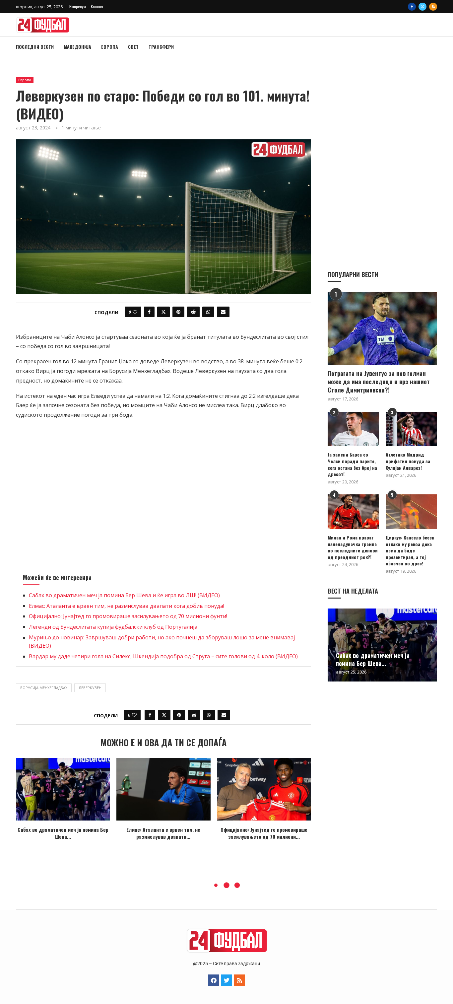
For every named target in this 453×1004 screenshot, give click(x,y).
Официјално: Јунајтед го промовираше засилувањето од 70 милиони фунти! (128, 616)
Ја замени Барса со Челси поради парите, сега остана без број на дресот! (352, 464)
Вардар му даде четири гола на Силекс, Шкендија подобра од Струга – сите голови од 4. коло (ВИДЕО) (163, 656)
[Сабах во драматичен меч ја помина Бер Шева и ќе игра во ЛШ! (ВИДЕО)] (63, 789)
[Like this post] (135, 312)
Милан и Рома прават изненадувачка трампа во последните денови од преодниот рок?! (353, 547)
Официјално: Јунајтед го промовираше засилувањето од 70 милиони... (264, 833)
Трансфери (161, 46)
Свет (133, 46)
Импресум (77, 6)
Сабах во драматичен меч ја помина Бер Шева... (63, 833)
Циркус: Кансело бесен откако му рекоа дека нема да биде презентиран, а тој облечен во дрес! (410, 550)
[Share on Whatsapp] (208, 312)
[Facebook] (412, 7)
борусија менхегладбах (43, 687)
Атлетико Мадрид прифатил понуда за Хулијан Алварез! (408, 461)
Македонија (77, 46)
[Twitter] (422, 7)
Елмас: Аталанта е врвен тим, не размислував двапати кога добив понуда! (126, 606)
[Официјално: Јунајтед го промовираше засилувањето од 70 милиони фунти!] (264, 789)
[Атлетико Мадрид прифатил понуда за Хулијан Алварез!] (411, 429)
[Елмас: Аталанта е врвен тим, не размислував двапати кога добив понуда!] (163, 789)
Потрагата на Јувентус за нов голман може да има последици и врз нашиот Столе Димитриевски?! (379, 381)
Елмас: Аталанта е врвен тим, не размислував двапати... (163, 833)
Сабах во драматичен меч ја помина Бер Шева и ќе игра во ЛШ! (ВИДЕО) (124, 595)
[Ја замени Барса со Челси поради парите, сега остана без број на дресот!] (353, 429)
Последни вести (35, 46)
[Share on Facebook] (149, 312)
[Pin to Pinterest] (178, 312)
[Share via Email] (223, 312)
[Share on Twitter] (163, 312)
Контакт (97, 6)
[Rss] (433, 7)
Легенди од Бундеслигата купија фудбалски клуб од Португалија (113, 626)
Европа (109, 46)
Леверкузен (90, 687)
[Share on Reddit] (193, 312)
